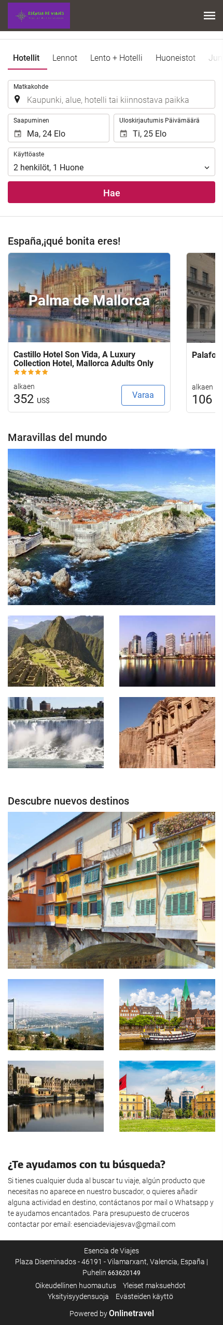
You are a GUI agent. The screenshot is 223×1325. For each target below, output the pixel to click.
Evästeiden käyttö (144, 1296)
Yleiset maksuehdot (154, 1285)
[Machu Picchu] (56, 651)
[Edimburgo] (56, 1096)
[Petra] (167, 732)
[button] (209, 15)
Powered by (111, 1313)
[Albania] (167, 1096)
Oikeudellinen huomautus (75, 1285)
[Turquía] (56, 1014)
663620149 (124, 1273)
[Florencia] (111, 890)
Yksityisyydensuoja (78, 1296)
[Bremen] (167, 1014)
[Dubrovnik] (111, 527)
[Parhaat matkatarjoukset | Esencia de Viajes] (39, 15)
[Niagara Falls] (56, 732)
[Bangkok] (167, 651)
